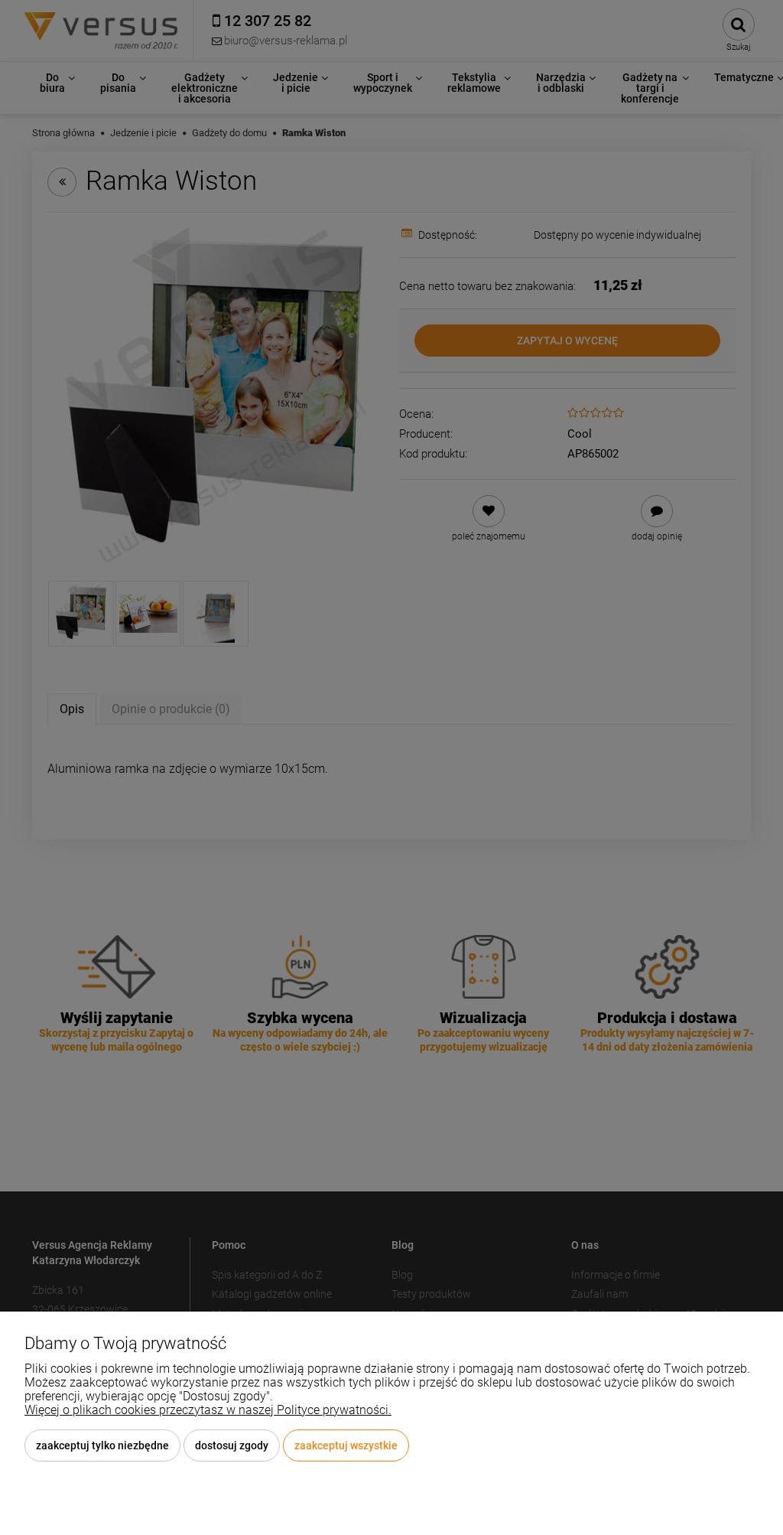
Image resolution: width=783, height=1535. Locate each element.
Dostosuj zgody (231, 1445)
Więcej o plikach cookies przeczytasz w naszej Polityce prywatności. (208, 1410)
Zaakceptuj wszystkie (346, 1445)
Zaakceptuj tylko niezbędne (102, 1445)
